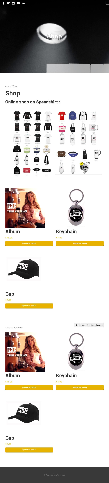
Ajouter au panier (29, 243)
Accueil (8, 86)
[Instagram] (13, 3)
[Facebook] (3, 3)
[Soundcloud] (23, 3)
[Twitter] (8, 3)
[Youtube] (18, 3)
